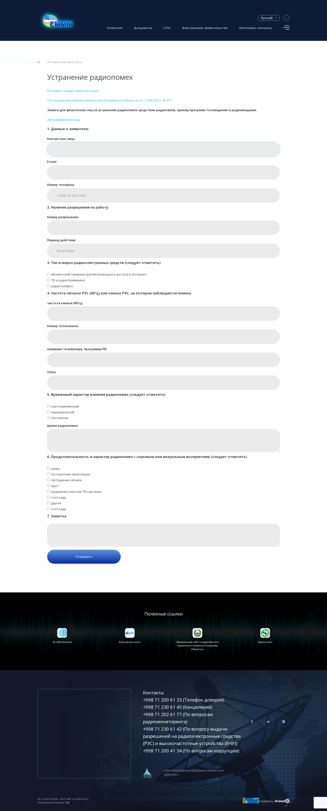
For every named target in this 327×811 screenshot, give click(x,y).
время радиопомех (62, 426)
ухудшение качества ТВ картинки (76, 492)
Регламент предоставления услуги (72, 91)
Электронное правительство (205, 28)
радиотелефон (62, 286)
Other (51, 372)
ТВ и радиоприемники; (68, 280)
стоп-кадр (58, 497)
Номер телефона (60, 185)
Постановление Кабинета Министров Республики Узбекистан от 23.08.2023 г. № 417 (109, 100)
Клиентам (114, 28)
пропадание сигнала (66, 480)
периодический (62, 412)
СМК (167, 28)
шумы (55, 468)
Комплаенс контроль (255, 28)
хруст (55, 486)
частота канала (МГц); (65, 303)
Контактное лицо (61, 139)
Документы (143, 28)
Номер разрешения (62, 217)
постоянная (59, 418)
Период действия (61, 240)
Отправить (84, 557)
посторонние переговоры (70, 474)
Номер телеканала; (62, 326)
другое (56, 503)
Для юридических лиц (63, 120)
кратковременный (65, 406)
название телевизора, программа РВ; (77, 349)
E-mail (52, 162)
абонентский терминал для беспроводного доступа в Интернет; (99, 274)
